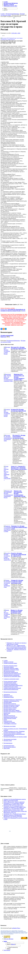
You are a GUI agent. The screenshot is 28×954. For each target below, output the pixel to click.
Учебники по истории (9, 722)
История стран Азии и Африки (11, 710)
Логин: (8, 942)
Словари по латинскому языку (11, 679)
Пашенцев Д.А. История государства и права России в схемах (19, 527)
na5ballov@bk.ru (16, 928)
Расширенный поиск (9, 745)
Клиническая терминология (11, 672)
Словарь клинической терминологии (13, 685)
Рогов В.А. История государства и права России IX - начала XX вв (18, 554)
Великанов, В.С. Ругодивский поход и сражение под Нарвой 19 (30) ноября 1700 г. (15, 806)
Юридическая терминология (11, 689)
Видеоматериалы (8, 743)
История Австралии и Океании (12, 705)
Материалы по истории (10, 726)
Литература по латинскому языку (12, 676)
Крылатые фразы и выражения (11, 675)
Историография (8, 702)
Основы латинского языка (10, 663)
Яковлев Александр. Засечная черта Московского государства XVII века (13, 816)
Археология (7, 694)
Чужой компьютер (13, 947)
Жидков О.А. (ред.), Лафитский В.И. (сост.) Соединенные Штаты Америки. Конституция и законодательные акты (16, 647)
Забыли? (13, 944)
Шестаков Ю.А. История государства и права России (18, 348)
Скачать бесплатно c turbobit (8, 308)
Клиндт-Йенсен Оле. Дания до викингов (14, 802)
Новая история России (9, 715)
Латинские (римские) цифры (11, 668)
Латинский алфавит (9, 667)
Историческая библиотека (13, 340)
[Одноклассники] (3, 329)
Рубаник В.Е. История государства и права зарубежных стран (17, 582)
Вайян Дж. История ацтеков (11, 800)
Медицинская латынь (9, 671)
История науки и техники (10, 707)
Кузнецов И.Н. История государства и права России (18, 410)
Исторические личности (10, 703)
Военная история (8, 695)
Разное (5, 719)
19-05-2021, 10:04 (15, 33)
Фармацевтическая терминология (12, 673)
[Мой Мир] (6, 329)
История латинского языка (10, 665)
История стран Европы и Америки (12, 711)
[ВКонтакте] (1, 329)
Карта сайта (7, 748)
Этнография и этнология (10, 723)
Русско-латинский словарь (10, 681)
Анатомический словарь (10, 682)
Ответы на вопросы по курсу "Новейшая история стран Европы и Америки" (14, 732)
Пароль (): (11, 944)
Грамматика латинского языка (11, 669)
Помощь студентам (8, 661)
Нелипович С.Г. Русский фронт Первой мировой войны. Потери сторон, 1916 (14, 809)
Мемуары (6, 714)
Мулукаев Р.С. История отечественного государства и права (19, 437)
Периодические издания (10, 718)
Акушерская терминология (10, 684)
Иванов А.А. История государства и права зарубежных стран (16, 611)
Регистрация (7, 950)
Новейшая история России (10, 717)
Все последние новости (10, 747)
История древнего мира (10, 709)
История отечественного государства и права (15, 736)
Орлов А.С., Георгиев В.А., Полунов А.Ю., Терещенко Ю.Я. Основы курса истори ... (19, 468)
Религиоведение (8, 721)
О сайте (6, 660)
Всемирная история (9, 697)
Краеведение (7, 713)
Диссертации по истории (10, 739)
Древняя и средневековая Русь (11, 701)
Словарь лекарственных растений (12, 688)
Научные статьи (8, 740)
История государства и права (11, 706)
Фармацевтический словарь (11, 686)
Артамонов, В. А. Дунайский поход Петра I (15, 814)
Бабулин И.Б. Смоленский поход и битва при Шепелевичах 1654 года (15, 812)
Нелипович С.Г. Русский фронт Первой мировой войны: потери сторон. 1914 (14, 804)
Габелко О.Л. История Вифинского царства (15, 799)
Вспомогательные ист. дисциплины (13, 699)
